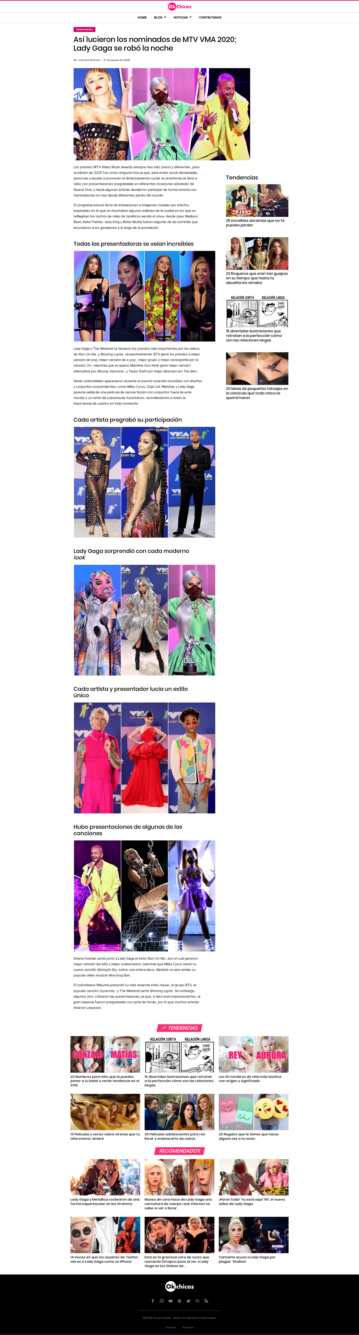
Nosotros (188, 1327)
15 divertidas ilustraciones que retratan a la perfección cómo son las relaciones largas (254, 336)
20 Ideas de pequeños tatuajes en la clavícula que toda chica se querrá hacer (257, 393)
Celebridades (84, 29)
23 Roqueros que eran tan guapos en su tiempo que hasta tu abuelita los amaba (257, 278)
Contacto (170, 1327)
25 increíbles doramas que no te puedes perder (255, 223)
